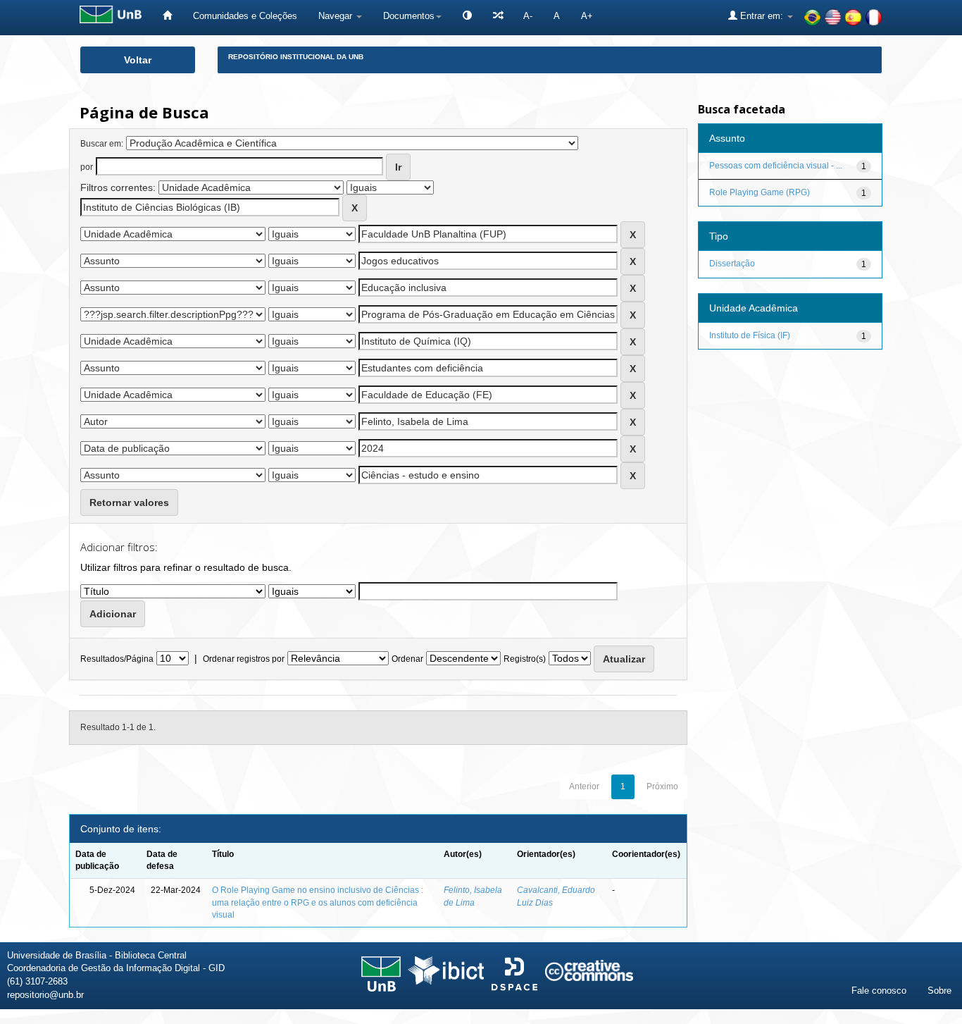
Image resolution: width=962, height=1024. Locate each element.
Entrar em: (761, 16)
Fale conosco (878, 990)
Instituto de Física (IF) (749, 335)
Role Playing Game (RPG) (759, 192)
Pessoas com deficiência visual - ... (775, 166)
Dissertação (732, 264)
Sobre (939, 990)
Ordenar (407, 659)
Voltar (137, 60)
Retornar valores (129, 502)
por (86, 167)
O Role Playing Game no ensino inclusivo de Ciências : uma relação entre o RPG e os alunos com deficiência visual (317, 902)
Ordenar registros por (244, 659)
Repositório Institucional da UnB (295, 57)
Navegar (336, 16)
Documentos (409, 16)
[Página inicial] (167, 16)
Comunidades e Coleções (245, 16)
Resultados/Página (117, 659)
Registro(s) (525, 659)
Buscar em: (101, 144)
